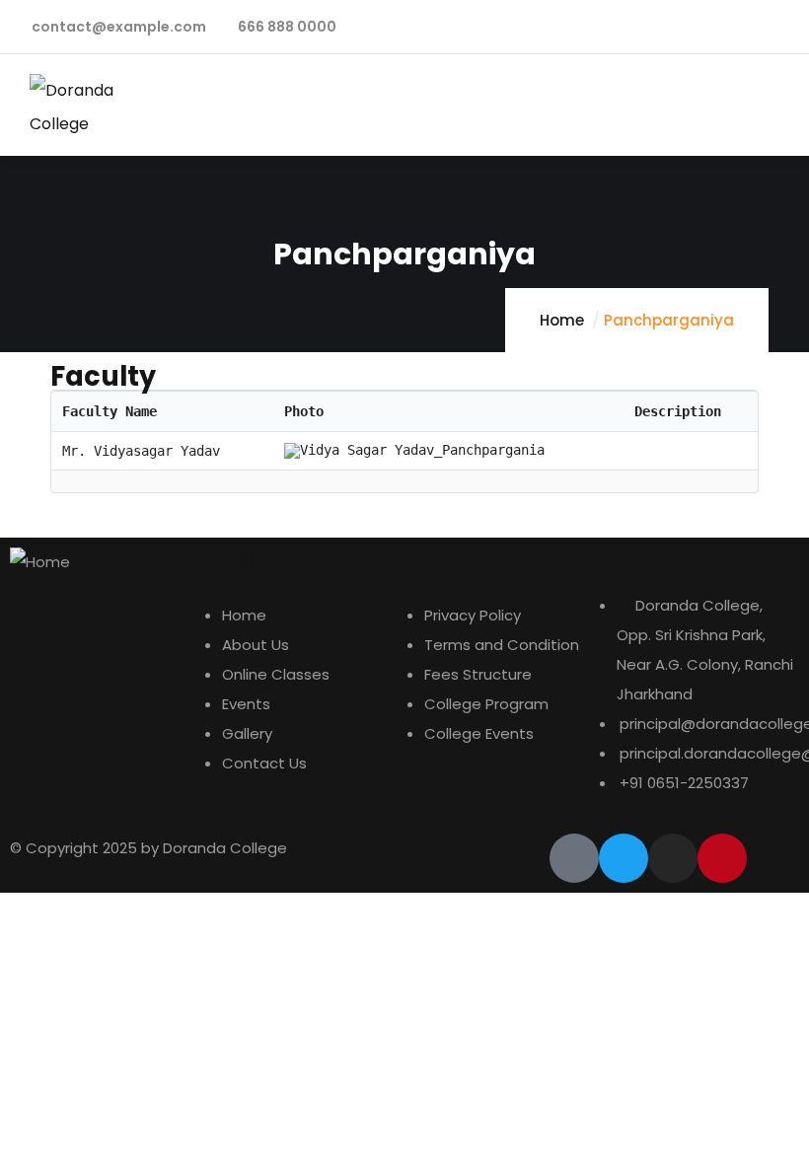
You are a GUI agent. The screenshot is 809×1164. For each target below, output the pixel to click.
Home (562, 320)
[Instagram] (673, 858)
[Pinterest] (722, 858)
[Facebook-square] (574, 858)
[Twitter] (623, 858)
